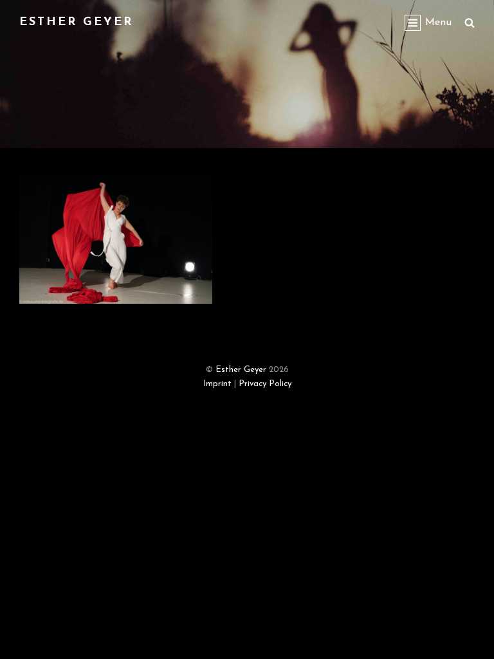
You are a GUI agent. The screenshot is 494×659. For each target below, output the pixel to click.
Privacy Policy (265, 384)
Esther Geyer (76, 22)
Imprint (217, 384)
